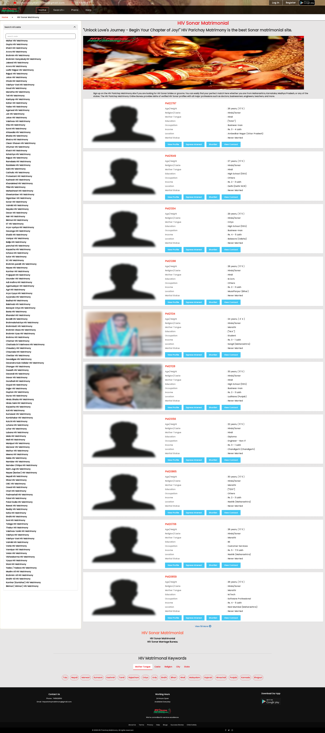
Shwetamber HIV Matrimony (20, 194)
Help (89, 10)
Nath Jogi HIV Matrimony (18, 469)
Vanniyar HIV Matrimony (18, 549)
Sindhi (164, 677)
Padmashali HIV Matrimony (19, 494)
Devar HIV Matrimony (16, 212)
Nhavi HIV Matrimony (16, 480)
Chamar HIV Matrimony (17, 340)
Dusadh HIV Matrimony (17, 370)
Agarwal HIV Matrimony (17, 110)
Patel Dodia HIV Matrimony (19, 502)
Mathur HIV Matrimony (17, 450)
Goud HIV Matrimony (16, 88)
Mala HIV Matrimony (16, 436)
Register (291, 2)
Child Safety (192, 725)
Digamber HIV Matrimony (18, 198)
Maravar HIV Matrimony (18, 447)
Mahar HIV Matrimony (17, 40)
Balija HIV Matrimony (16, 242)
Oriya (145, 677)
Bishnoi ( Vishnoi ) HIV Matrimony (22, 586)
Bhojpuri (258, 677)
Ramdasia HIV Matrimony (18, 161)
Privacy (150, 725)
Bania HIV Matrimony (16, 311)
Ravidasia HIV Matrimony (18, 165)
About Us (132, 725)
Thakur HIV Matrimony (17, 527)
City (178, 666)
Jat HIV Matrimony (15, 113)
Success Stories (177, 725)
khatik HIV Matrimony (16, 234)
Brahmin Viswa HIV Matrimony (21, 329)
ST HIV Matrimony (15, 223)
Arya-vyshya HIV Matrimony (20, 227)
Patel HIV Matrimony (16, 498)
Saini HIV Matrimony (16, 168)
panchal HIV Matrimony (17, 245)
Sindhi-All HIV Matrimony (18, 578)
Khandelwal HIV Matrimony (19, 183)
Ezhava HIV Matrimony (17, 253)
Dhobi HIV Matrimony (16, 81)
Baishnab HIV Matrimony (18, 304)
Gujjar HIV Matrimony (16, 388)
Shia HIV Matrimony (15, 124)
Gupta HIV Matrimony (17, 44)
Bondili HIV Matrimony (17, 319)
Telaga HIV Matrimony (17, 523)
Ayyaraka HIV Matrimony (18, 296)
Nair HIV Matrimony (15, 216)
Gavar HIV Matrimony (16, 377)
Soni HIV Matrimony (15, 520)
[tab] (41, 27)
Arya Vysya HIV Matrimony (19, 293)
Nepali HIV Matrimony (16, 476)
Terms (141, 725)
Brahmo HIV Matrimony (17, 337)
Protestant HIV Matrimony (19, 176)
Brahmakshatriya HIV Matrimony (22, 322)
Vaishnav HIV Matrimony (18, 121)
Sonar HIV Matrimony (16, 201)
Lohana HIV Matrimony (17, 425)
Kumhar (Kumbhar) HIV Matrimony (23, 582)
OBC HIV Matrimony (16, 483)
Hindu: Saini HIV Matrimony (19, 403)
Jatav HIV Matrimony (16, 77)
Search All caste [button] (13, 27)
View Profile (173, 144)
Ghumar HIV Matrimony (17, 146)
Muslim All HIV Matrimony (18, 571)
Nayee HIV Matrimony (17, 267)
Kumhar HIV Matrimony (17, 271)
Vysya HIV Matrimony (16, 560)
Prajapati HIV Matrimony (18, 274)
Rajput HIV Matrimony (17, 73)
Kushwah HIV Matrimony (18, 179)
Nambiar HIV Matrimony (18, 461)
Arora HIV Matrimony (16, 51)
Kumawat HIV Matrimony (18, 414)
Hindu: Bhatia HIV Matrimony (20, 399)
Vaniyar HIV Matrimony (17, 238)
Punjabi (233, 677)
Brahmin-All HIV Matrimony (19, 575)
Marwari (86, 677)
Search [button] (58, 10)
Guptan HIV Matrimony (17, 392)
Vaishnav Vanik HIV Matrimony (21, 531)
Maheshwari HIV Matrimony (19, 190)
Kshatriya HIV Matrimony (18, 154)
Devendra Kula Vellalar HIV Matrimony (25, 362)
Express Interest (194, 144)
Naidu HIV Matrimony (16, 458)
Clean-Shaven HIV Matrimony (21, 143)
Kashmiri (110, 677)
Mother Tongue (142, 666)
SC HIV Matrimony (15, 260)
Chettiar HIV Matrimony (18, 355)
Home (42, 10)
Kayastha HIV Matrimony (18, 249)
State (187, 666)
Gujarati (208, 677)
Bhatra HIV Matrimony (17, 139)
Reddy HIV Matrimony (16, 509)
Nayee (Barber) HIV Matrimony (21, 472)
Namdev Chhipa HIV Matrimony (21, 465)
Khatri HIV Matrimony (16, 48)
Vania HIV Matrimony (16, 545)
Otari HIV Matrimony (16, 490)
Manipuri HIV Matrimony (18, 443)
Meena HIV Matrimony (17, 454)
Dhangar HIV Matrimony (18, 366)
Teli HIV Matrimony (15, 95)
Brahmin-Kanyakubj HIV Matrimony (23, 59)
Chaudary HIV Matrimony (18, 348)
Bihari (173, 677)
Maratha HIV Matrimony (18, 91)
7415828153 (82, 2)
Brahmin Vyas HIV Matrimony (20, 333)
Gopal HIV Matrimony (16, 384)
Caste (157, 666)
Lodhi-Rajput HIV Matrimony (20, 70)
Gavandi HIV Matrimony (17, 373)
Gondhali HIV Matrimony (18, 381)
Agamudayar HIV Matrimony (20, 286)
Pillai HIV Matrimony (16, 187)
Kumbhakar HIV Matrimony (19, 417)
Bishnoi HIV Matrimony (17, 220)
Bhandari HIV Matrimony (18, 315)
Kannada (245, 677)
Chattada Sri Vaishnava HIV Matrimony (25, 344)
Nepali (74, 677)
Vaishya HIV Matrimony (17, 534)
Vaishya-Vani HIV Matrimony (20, 84)
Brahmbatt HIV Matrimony (19, 326)
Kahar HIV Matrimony (16, 103)
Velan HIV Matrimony (16, 553)
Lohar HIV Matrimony (16, 428)
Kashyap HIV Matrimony (18, 99)
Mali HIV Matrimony (15, 439)
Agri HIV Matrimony (15, 289)
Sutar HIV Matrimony (16, 256)
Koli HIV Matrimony (15, 410)
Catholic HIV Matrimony (18, 172)
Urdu (154, 677)
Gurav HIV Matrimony (16, 395)
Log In (275, 2)
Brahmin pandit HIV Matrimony (21, 264)
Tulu (65, 677)
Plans (75, 10)
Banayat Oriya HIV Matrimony (20, 307)
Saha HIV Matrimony (16, 512)
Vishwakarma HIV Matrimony (20, 556)
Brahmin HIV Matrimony (18, 55)
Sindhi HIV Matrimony (16, 516)
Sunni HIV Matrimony (16, 128)
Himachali (221, 677)
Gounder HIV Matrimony (18, 278)
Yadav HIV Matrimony (16, 106)
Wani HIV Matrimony (16, 564)
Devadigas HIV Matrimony (19, 359)
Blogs (165, 725)
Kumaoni (98, 677)
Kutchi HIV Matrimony (16, 421)
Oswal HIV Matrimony (16, 487)
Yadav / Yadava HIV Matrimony (21, 567)
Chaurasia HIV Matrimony (18, 351)
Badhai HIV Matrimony (17, 300)
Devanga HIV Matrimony (18, 231)
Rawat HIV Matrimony (17, 505)
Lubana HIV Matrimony (17, 432)
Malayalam (194, 677)
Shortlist (213, 144)
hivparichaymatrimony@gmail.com (40, 2)
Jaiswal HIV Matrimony (17, 62)
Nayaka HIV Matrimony (17, 209)
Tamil (121, 677)
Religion (168, 666)
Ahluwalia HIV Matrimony (18, 132)
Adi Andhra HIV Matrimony (19, 282)
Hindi (182, 677)
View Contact (231, 144)
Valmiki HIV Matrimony (17, 205)
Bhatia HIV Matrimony (17, 135)
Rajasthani (133, 677)
